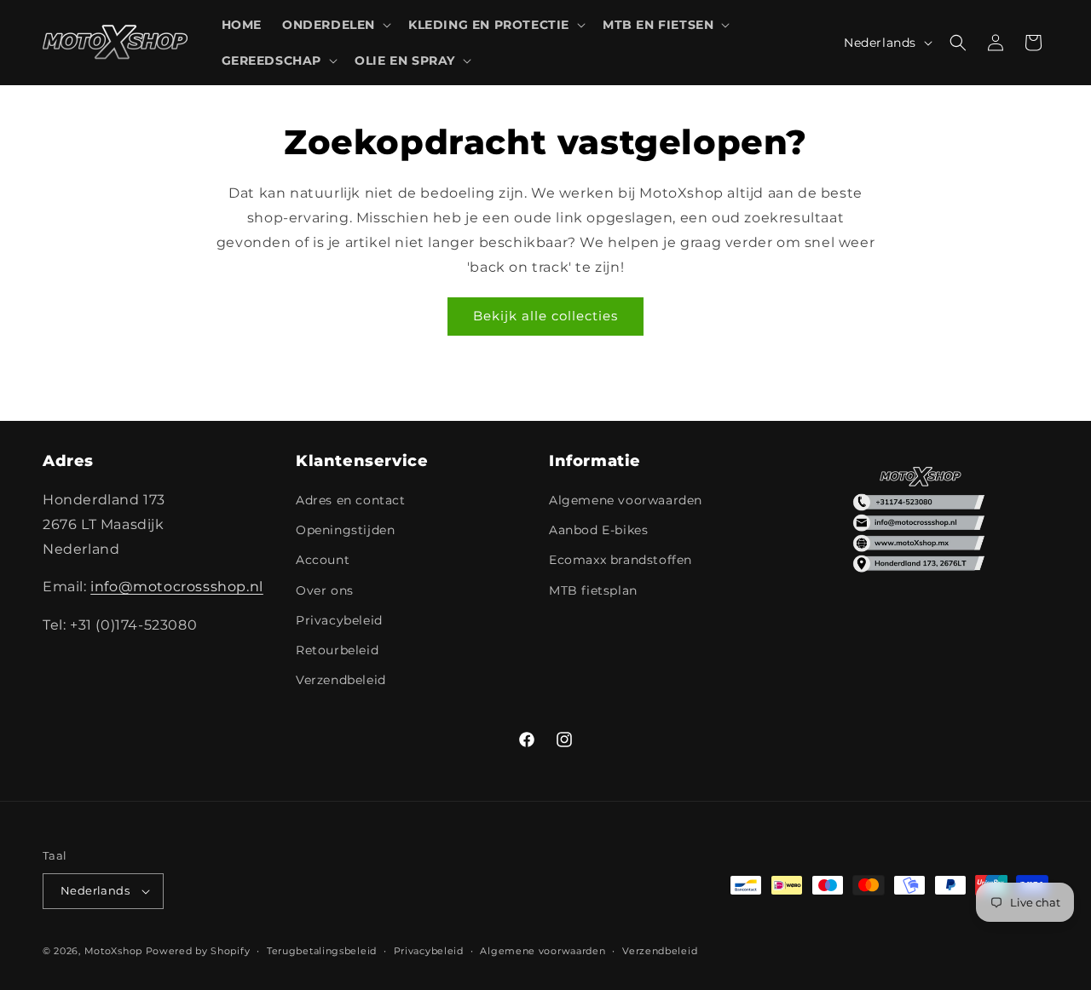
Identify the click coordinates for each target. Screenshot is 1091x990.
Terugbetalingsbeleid (322, 951)
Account (322, 559)
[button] (335, 25)
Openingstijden (345, 530)
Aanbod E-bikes (598, 530)
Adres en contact (351, 500)
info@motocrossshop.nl (176, 586)
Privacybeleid (339, 620)
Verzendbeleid (341, 680)
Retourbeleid (337, 650)
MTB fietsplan (593, 590)
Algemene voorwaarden (625, 500)
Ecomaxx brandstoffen (620, 559)
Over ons (325, 590)
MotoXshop (113, 951)
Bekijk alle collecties (545, 316)
